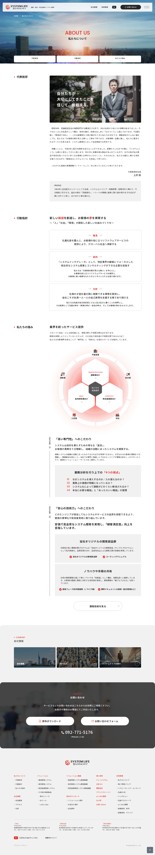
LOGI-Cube (44, 804)
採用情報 (104, 7)
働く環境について (124, 784)
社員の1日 (121, 792)
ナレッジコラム (102, 780)
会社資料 (71, 808)
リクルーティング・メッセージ (129, 788)
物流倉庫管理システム (47, 788)
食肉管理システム (45, 784)
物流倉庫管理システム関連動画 (79, 788)
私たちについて (19, 776)
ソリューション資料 (75, 800)
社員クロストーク (124, 800)
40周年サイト (50, 838)
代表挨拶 (34, 58)
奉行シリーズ (45, 796)
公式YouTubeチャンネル (28, 838)
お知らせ (99, 784)
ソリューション (42, 776)
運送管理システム (45, 780)
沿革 (17, 808)
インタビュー (123, 796)
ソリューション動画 (73, 776)
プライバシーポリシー (21, 845)
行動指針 (77, 58)
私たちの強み (120, 58)
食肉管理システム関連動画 (78, 784)
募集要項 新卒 (123, 808)
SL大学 (98, 800)
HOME (16, 16)
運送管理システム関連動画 (78, 780)
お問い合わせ (101, 804)
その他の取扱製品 (45, 792)
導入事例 (99, 776)
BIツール (43, 800)
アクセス (19, 804)
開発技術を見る (98, 606)
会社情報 (94, 7)
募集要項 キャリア (125, 812)
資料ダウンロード (72, 796)
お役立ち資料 (73, 804)
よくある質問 (101, 796)
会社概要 (19, 800)
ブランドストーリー (103, 792)
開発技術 (99, 788)
